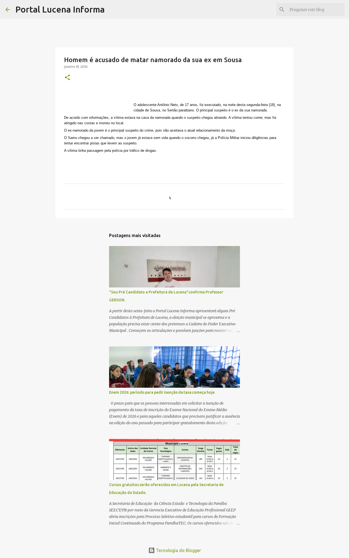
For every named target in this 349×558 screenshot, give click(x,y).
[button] (67, 77)
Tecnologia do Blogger (178, 550)
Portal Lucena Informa (60, 9)
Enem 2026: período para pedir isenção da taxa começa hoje (162, 392)
